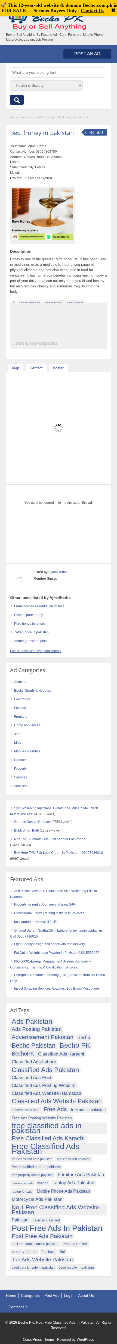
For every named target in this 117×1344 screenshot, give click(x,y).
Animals (20, 682)
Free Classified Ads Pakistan (45, 1148)
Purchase (48, 1252)
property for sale (24, 1252)
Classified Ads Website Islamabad (46, 1093)
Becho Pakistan (34, 1046)
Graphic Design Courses (32, 822)
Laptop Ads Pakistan (73, 1182)
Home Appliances (27, 725)
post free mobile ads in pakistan (35, 1244)
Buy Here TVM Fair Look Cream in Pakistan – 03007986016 (58, 853)
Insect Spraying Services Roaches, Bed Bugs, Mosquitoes (57, 988)
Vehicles (20, 786)
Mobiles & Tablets (27, 751)
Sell (63, 1252)
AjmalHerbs (58, 572)
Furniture (20, 716)
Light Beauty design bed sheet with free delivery (49, 944)
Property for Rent (75, 1244)
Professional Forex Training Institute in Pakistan (49, 913)
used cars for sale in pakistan (33, 1267)
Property (20, 769)
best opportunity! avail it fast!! (35, 922)
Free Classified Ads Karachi (48, 1138)
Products (20, 760)
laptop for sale (22, 1192)
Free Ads (55, 1109)
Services (24, 117)
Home (11, 117)
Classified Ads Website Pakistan (57, 1101)
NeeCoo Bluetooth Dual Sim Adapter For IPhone (49, 839)
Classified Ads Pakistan (45, 1070)
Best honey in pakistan (42, 133)
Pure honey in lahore (29, 624)
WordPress (85, 1339)
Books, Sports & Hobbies (32, 690)
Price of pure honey (28, 615)
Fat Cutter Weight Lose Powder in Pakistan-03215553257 (56, 953)
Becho (84, 1037)
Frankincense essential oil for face (39, 606)
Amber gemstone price (31, 641)
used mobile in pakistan (76, 1267)
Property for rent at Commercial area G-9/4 (45, 904)
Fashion (20, 708)
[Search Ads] (17, 100)
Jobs (17, 734)
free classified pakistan (73, 1159)
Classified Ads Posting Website (43, 1085)
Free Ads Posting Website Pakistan (42, 1118)
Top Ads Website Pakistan (42, 1259)
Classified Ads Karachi (61, 1054)
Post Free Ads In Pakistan (57, 1228)
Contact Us (17, 1307)
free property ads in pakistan (33, 1175)
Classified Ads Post (31, 1077)
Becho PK (75, 1045)
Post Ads (51, 1295)
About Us (86, 1295)
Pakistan (20, 1220)
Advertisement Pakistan (42, 1037)
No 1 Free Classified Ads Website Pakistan (55, 1209)
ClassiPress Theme (38, 1339)
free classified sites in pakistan (36, 1167)
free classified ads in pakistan (47, 1128)
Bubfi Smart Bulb (26, 830)
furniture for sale (22, 1183)
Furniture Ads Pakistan (81, 1174)
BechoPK (23, 1054)
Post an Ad (87, 54)
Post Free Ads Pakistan (42, 1236)
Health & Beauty (44, 117)
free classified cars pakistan (32, 1159)
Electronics (22, 699)
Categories (30, 1295)
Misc (17, 743)
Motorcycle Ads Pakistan (37, 1199)
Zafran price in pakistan (31, 632)
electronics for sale (25, 1110)
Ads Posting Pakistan (37, 1029)
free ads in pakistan (88, 1109)
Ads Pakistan (32, 1021)
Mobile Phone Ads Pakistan (63, 1191)
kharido (42, 1183)
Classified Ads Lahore (34, 1061)
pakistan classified (46, 1220)
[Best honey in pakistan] (42, 214)
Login (68, 1295)
